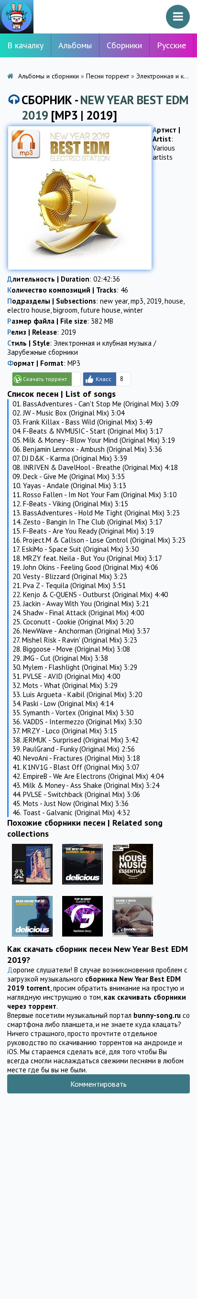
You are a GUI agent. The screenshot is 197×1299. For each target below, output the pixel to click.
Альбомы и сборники (48, 76)
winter (133, 310)
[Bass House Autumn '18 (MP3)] (32, 938)
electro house (28, 310)
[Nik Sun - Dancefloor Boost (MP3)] (32, 886)
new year (114, 301)
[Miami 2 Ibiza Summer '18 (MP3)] (133, 938)
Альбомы (75, 45)
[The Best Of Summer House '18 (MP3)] (82, 886)
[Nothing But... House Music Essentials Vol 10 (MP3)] (133, 886)
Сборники (124, 45)
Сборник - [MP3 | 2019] (105, 107)
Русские (171, 45)
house (173, 301)
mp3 (137, 301)
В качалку (25, 45)
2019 (154, 301)
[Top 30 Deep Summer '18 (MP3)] (82, 938)
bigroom (65, 310)
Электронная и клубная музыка (103, 343)
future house (100, 310)
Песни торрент (107, 76)
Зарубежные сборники (42, 352)
